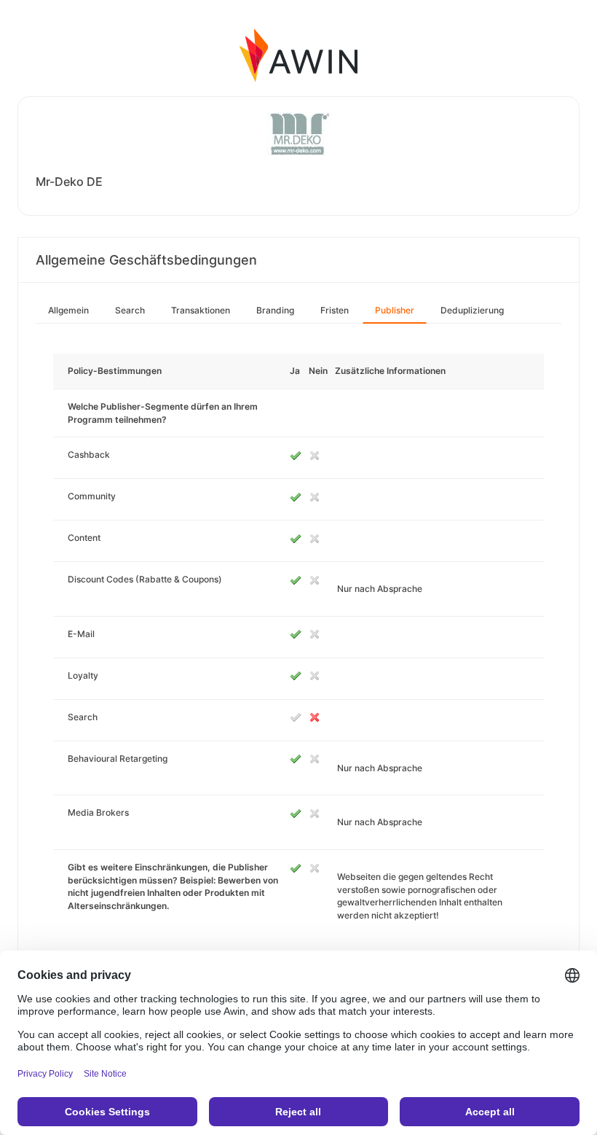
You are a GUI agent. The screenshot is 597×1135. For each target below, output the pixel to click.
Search (130, 310)
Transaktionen (200, 310)
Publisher (394, 310)
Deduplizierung (472, 310)
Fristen (334, 310)
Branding (275, 310)
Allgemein (68, 310)
